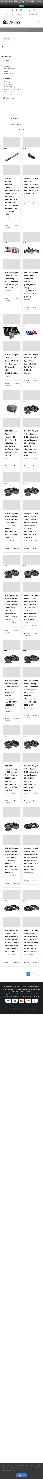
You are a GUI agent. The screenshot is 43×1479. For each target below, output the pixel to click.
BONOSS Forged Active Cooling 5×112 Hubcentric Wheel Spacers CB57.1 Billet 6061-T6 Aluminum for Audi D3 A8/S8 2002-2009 (11, 778)
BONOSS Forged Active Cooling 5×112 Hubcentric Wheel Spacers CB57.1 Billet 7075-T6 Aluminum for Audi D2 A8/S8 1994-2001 (31, 778)
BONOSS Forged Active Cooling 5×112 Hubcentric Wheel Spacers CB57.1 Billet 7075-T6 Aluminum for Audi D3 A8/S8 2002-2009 (31, 693)
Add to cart (8, 466)
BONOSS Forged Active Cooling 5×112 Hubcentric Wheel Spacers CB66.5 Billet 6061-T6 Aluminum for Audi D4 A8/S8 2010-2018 (11, 607)
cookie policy (38, 1467)
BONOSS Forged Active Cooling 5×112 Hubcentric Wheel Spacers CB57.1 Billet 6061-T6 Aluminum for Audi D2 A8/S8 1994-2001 (11, 860)
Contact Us (36, 996)
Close (21, 6)
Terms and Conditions (11, 996)
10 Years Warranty (25, 996)
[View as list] (23, 129)
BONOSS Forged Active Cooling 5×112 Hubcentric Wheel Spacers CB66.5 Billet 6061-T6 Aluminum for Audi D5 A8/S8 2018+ (11, 525)
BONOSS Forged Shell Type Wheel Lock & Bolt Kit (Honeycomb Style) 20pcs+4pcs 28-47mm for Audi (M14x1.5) (31, 285)
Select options (8, 226)
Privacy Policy (34, 994)
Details (17, 225)
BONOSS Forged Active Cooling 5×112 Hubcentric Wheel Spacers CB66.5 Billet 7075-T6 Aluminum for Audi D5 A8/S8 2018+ (31, 443)
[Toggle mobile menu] (39, 21)
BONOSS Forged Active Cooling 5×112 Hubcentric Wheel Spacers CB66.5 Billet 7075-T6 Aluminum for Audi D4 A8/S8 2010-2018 (31, 525)
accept (21, 1475)
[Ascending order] (32, 118)
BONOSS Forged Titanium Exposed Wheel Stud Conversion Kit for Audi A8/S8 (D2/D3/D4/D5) (11, 364)
